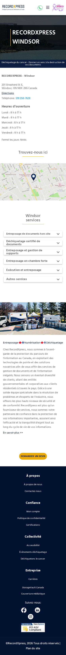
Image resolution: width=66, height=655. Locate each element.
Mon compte (33, 512)
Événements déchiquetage (33, 552)
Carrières (33, 579)
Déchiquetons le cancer (33, 559)
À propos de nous (33, 484)
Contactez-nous (33, 491)
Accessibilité (33, 545)
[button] (48, 7)
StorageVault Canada (33, 588)
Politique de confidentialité (31, 518)
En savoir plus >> (13, 433)
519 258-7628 (23, 98)
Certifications (33, 525)
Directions (8, 93)
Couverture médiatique (33, 594)
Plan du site (33, 648)
